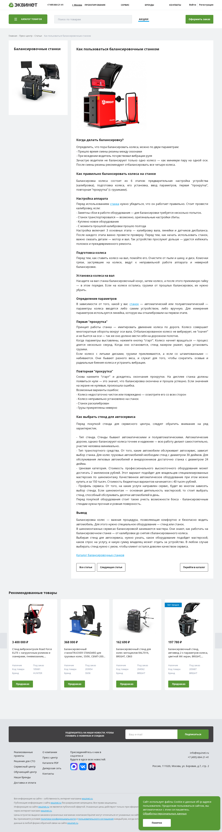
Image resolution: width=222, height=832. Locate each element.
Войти (192, 4)
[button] (3, 640)
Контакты (175, 5)
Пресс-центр (50, 757)
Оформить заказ (199, 19)
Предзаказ (22, 684)
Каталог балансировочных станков (100, 555)
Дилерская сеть (51, 768)
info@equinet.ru (199, 752)
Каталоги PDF (50, 763)
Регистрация (206, 4)
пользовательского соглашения (96, 818)
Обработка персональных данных (165, 813)
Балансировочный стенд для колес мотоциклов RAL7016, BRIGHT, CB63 (133, 652)
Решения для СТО (24, 761)
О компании (49, 752)
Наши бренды (22, 777)
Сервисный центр (25, 766)
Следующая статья (111, 567)
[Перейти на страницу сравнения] (157, 19)
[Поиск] (126, 19)
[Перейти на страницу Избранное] (167, 19)
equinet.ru (87, 798)
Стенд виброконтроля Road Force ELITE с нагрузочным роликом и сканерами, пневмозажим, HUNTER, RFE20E (32, 652)
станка (114, 204)
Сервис (125, 5)
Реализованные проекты (23, 753)
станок (134, 304)
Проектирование (95, 5)
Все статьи (85, 567)
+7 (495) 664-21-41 (198, 757)
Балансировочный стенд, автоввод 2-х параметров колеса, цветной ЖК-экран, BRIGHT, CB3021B (188, 652)
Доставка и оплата (25, 782)
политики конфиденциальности (58, 818)
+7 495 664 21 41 (55, 4)
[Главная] (23, 5)
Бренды (149, 5)
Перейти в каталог (194, 567)
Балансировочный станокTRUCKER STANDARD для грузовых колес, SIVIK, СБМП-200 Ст (83, 652)
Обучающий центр (25, 772)
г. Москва (77, 5)
